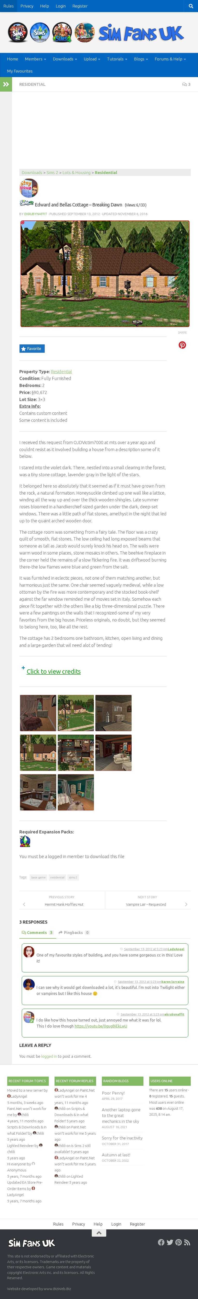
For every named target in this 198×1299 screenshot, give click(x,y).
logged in (49, 1056)
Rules (8, 6)
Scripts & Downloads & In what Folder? (71, 1115)
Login (61, 6)
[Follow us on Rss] (187, 1242)
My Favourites (20, 71)
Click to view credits (54, 671)
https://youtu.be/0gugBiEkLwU (101, 1026)
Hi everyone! (16, 1164)
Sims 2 (52, 172)
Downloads (63, 59)
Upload (90, 59)
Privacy (27, 6)
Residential (32, 84)
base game (38, 877)
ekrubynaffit (35, 214)
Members (33, 59)
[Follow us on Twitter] (170, 1242)
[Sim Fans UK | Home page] (97, 32)
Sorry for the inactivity (122, 1138)
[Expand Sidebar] (6, 84)
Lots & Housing (77, 172)
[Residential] (26, 204)
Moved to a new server (25, 1090)
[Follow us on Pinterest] (178, 1242)
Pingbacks (76, 932)
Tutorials (115, 59)
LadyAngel (176, 949)
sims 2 (73, 877)
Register (80, 6)
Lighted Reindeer (20, 1146)
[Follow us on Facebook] (161, 1242)
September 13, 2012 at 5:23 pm (146, 949)
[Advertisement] (105, 133)
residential (57, 877)
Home (12, 59)
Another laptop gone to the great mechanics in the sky (121, 1115)
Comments (39, 932)
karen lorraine (173, 981)
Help (44, 6)
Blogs (139, 59)
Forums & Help (168, 59)
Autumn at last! (116, 1155)
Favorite (34, 348)
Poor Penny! (113, 1093)
